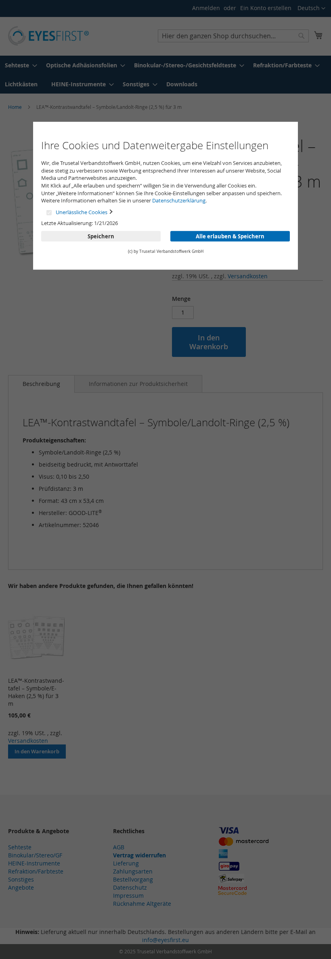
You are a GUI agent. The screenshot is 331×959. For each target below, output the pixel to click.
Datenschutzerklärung (178, 200)
